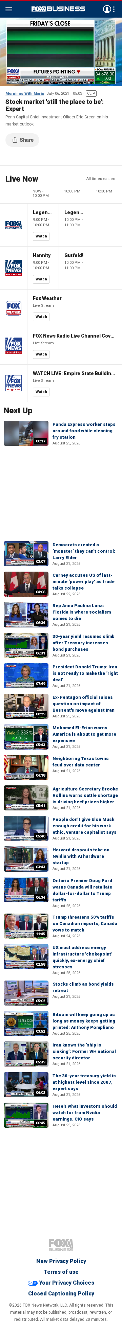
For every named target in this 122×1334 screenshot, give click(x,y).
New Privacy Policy (61, 1261)
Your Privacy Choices (66, 1283)
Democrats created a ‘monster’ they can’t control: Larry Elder (84, 551)
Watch (41, 236)
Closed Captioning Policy (61, 1293)
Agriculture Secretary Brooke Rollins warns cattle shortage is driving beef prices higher (85, 795)
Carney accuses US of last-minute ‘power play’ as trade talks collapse (84, 582)
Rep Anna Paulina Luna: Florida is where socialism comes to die (82, 612)
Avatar (107, 9)
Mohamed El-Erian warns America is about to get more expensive (84, 734)
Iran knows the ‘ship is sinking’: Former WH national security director (84, 1051)
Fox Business (58, 9)
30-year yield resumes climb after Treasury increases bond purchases (84, 643)
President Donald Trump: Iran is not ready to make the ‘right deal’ (85, 673)
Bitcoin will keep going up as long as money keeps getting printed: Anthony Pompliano (84, 1021)
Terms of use (61, 1272)
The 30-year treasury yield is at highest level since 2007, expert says (84, 1082)
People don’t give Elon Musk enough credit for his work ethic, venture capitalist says (85, 826)
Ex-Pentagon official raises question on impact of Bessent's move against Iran (84, 704)
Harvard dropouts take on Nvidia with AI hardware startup (81, 856)
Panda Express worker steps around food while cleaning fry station (84, 431)
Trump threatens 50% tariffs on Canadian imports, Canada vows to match (85, 924)
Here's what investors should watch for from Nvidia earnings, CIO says (85, 1113)
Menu (8, 9)
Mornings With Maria (24, 93)
